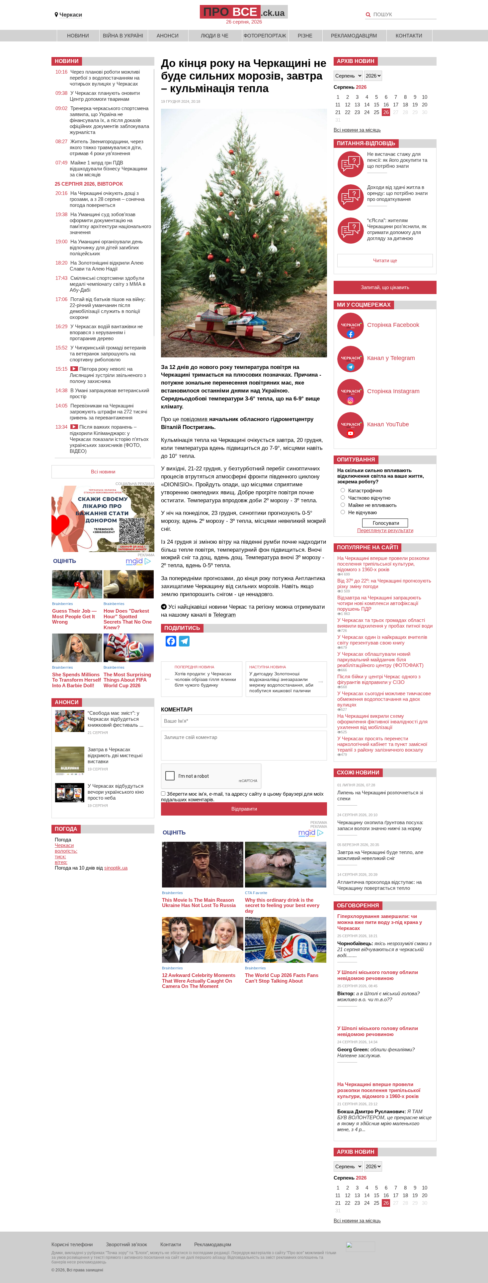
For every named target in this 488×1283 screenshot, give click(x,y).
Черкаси (70, 15)
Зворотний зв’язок (126, 1244)
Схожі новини (358, 772)
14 (366, 104)
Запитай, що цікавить (385, 287)
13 (357, 104)
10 (424, 97)
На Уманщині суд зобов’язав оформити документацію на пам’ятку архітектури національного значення (110, 223)
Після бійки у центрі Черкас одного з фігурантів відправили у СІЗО (379, 679)
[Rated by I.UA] (360, 1250)
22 (347, 112)
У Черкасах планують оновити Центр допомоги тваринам (105, 96)
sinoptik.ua (115, 868)
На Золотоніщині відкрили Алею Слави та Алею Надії (106, 266)
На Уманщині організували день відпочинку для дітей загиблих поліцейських (106, 247)
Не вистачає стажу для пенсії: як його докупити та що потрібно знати (397, 160)
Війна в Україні (123, 35)
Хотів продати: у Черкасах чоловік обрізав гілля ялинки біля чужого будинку (205, 679)
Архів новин (355, 61)
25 (376, 112)
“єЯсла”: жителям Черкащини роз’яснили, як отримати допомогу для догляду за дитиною (397, 229)
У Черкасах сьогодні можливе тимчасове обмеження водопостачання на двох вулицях (384, 699)
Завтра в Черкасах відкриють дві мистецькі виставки (115, 755)
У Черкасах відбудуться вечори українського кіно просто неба (116, 792)
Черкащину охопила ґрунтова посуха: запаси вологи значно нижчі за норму (380, 825)
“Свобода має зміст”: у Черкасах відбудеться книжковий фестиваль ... (115, 719)
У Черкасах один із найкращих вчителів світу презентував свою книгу (382, 639)
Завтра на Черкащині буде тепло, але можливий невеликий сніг (380, 855)
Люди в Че (214, 35)
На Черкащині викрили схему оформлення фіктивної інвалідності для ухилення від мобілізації (382, 721)
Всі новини (103, 471)
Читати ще (385, 260)
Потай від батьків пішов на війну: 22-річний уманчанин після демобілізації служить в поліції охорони (107, 308)
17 (395, 104)
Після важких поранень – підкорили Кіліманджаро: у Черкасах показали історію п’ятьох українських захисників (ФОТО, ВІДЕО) (109, 439)
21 (338, 112)
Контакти (409, 35)
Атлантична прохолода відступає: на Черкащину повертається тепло (379, 885)
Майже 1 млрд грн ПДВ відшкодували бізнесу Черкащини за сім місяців (108, 168)
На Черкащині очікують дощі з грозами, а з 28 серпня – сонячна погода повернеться (107, 199)
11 (337, 104)
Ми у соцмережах (364, 305)
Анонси (168, 35)
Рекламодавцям (354, 35)
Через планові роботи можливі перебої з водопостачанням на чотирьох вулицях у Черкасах (105, 78)
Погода (66, 829)
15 (376, 104)
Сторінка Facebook (393, 325)
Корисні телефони (72, 1244)
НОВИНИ (67, 61)
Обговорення (358, 905)
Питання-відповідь (366, 143)
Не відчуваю (362, 512)
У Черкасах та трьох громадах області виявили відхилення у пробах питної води (385, 623)
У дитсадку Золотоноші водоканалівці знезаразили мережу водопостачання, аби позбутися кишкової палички (281, 682)
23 (357, 112)
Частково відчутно (369, 498)
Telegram (224, 615)
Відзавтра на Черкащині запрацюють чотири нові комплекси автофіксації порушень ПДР (379, 603)
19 (415, 104)
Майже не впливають (372, 505)
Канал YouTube (388, 424)
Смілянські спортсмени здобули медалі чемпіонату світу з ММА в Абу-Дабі (107, 284)
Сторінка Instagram (393, 391)
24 (366, 112)
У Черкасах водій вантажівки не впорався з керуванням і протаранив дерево (106, 332)
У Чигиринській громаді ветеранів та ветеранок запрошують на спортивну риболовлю (108, 353)
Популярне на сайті (367, 547)
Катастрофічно (365, 490)
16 (386, 104)
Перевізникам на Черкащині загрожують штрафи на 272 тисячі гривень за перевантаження (108, 411)
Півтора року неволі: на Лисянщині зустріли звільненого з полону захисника (108, 375)
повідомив (195, 419)
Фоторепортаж (265, 35)
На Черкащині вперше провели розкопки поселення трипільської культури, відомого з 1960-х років (383, 563)
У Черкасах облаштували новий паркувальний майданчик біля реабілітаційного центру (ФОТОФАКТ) (380, 659)
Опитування (356, 459)
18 (405, 104)
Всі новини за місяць (357, 130)
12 (347, 104)
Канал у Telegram (391, 358)
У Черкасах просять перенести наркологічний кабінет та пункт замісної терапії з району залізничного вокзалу (382, 744)
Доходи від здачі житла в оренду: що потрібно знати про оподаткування (397, 193)
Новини (78, 35)
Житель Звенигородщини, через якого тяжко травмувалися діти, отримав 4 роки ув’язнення (106, 147)
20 (424, 104)
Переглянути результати (385, 530)
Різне (305, 35)
